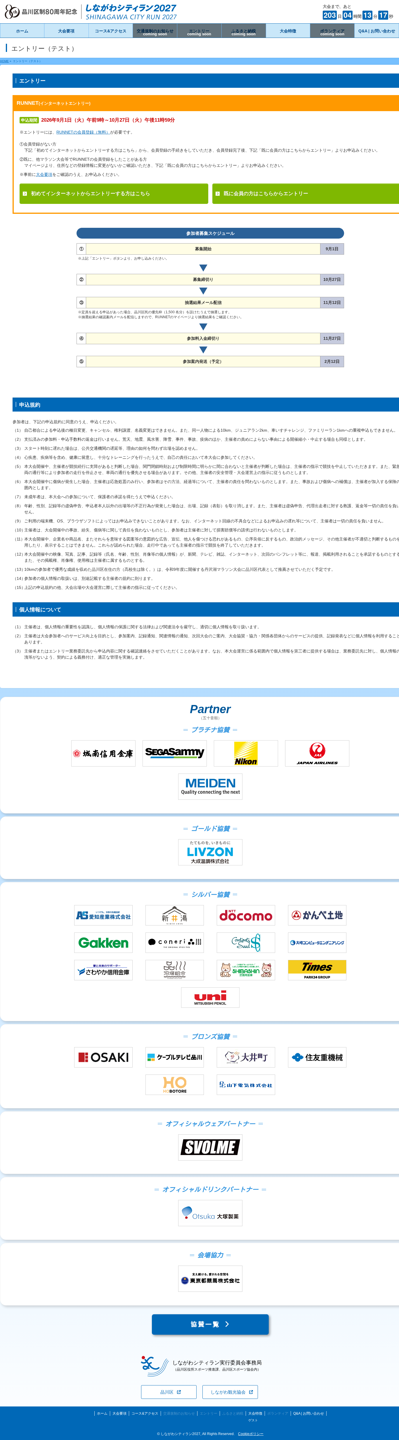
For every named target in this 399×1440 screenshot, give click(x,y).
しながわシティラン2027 (180, 1434)
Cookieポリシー (250, 1434)
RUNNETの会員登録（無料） (83, 132)
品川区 (167, 1392)
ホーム (102, 1413)
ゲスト (253, 1420)
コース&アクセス (144, 1413)
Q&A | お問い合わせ (308, 1413)
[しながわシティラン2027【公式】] (90, 16)
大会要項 (44, 174)
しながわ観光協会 (228, 1392)
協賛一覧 (207, 1324)
